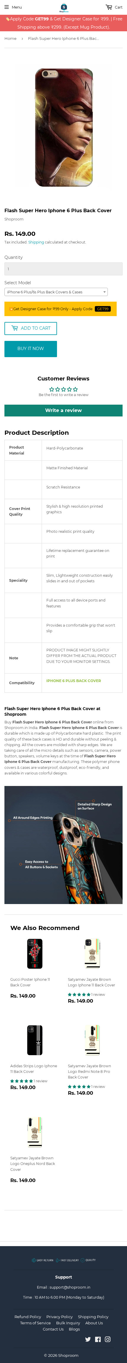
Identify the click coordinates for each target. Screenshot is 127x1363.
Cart (118, 7)
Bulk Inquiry (68, 1322)
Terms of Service (35, 1322)
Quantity (13, 257)
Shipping (36, 242)
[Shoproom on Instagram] (108, 1340)
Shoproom (68, 1355)
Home (10, 38)
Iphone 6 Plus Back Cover (73, 681)
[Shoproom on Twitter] (88, 1340)
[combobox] (56, 292)
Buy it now (30, 348)
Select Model (17, 282)
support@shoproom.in (70, 1287)
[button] (79, 994)
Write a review (63, 410)
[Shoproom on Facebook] (98, 1340)
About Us (94, 1322)
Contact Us (53, 1329)
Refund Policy (27, 1316)
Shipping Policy (93, 1316)
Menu (17, 7)
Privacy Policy (59, 1316)
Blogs (74, 1329)
